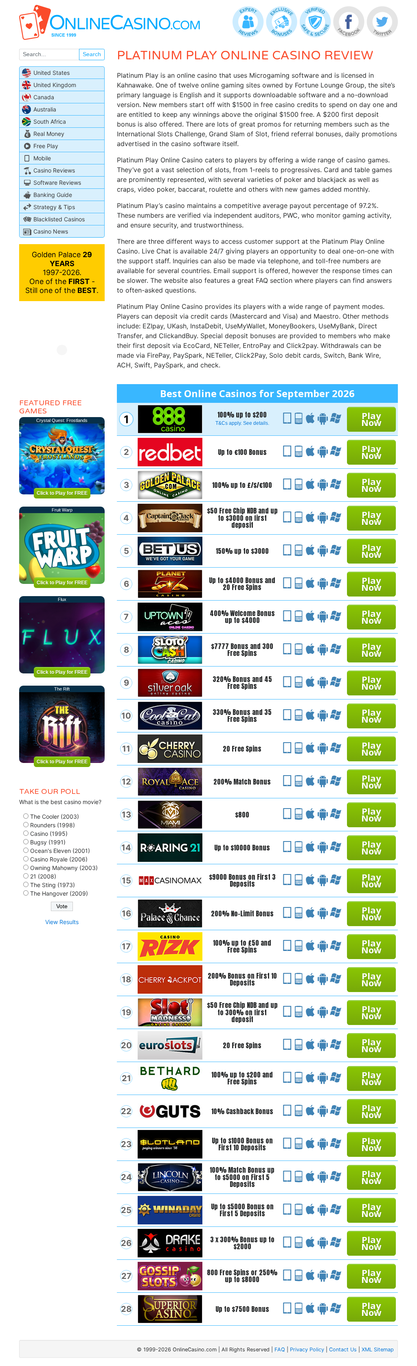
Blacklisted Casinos (59, 219)
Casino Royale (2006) (59, 859)
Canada (43, 97)
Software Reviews (57, 182)
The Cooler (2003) (54, 816)
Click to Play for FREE (62, 493)
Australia (44, 109)
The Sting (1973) (52, 884)
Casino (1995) (49, 833)
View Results (62, 921)
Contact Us (343, 1349)
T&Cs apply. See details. (242, 423)
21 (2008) (43, 876)
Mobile (42, 158)
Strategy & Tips (54, 206)
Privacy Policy (307, 1349)
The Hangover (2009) (59, 893)
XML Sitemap (378, 1349)
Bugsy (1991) (48, 842)
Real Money (48, 133)
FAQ (279, 1349)
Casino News (50, 231)
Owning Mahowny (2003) (64, 867)
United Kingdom (54, 84)
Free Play (45, 145)
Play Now (371, 419)
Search (92, 54)
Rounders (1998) (52, 825)
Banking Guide (52, 194)
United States (51, 72)
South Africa (49, 121)
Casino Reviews (54, 170)
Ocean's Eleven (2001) (60, 850)
